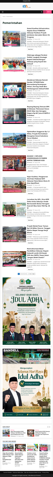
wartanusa (30, 39)
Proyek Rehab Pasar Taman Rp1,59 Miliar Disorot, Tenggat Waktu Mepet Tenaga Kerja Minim (14, 234)
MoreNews (31, 475)
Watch (49, 12)
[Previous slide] (48, 427)
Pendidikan (13, 265)
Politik (22, 70)
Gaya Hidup (6, 122)
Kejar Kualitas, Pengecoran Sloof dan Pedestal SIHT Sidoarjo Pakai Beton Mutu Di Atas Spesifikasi (14, 185)
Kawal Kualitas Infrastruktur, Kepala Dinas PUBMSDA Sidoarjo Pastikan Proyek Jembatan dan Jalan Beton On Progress (14, 39)
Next (33, 274)
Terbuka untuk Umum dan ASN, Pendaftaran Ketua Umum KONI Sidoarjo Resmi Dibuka (30, 433)
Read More (31, 49)
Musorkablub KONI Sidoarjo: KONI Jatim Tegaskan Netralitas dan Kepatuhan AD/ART (6, 433)
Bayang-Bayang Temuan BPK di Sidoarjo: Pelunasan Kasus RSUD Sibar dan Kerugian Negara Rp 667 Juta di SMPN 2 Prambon (14, 116)
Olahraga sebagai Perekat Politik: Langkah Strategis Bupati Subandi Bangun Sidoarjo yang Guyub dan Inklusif (14, 64)
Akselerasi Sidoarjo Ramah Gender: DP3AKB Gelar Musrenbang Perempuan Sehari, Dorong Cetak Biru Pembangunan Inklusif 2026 (14, 90)
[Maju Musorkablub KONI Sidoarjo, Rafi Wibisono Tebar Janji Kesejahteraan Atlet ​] (8, 447)
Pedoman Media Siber (18, 472)
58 (30, 274)
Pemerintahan (13, 44)
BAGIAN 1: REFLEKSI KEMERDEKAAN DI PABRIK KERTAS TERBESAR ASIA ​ (14, 163)
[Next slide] (49, 427)
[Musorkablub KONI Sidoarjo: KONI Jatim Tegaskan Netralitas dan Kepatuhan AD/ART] (20, 447)
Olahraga (11, 70)
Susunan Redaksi (7, 472)
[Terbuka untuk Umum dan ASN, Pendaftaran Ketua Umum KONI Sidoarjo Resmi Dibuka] (32, 447)
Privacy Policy (45, 472)
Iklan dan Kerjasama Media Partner (32, 472)
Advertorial (6, 70)
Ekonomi (5, 191)
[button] (2, 12)
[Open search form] (41, 12)
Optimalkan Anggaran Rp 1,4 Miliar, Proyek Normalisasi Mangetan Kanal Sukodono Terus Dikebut (14, 141)
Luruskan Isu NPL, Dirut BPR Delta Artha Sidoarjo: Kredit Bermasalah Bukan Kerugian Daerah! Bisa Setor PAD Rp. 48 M (14, 209)
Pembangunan (7, 44)
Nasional (5, 169)
